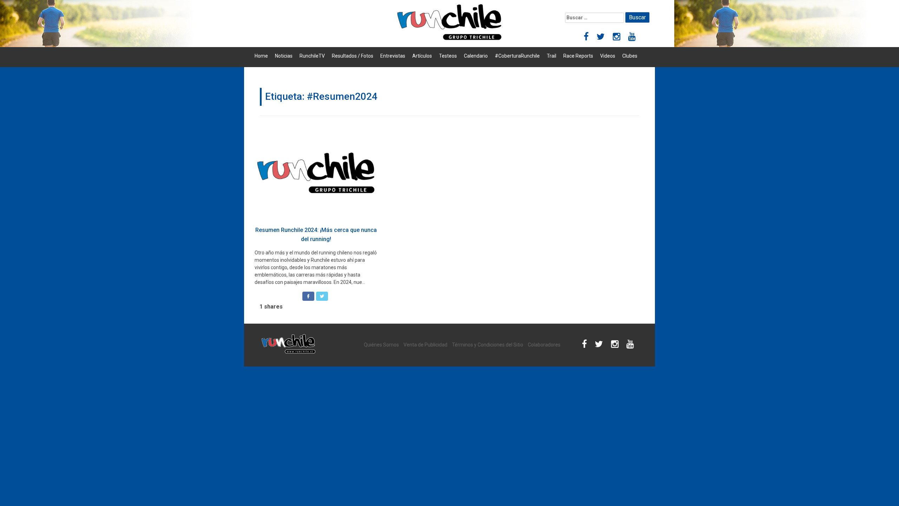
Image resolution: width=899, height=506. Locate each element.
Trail (551, 56)
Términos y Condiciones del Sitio (487, 345)
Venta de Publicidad (425, 345)
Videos (607, 56)
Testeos (448, 56)
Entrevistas (392, 56)
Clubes (629, 56)
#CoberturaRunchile (517, 56)
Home (261, 56)
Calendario (476, 56)
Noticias (284, 56)
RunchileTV (312, 56)
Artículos (422, 56)
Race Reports (578, 56)
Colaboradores (544, 345)
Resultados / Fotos (352, 56)
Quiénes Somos (381, 345)
